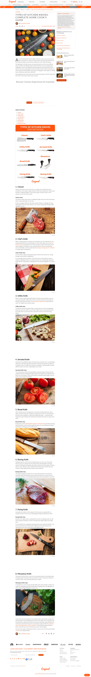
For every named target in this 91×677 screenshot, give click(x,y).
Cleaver (19, 112)
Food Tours (60, 42)
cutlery (17, 630)
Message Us (74, 1)
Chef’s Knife (20, 114)
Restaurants (35, 4)
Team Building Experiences (63, 45)
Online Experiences (61, 37)
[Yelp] (16, 658)
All (9, 4)
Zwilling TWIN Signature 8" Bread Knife (35, 423)
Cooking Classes (21, 1)
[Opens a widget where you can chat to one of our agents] (87, 675)
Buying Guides (78, 4)
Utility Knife (20, 115)
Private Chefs (31, 1)
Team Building (42, 1)
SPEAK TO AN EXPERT (38, 102)
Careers (71, 653)
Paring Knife (20, 122)
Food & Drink (27, 4)
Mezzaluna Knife (21, 123)
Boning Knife (21, 120)
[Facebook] (12, 658)
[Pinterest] (20, 658)
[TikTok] (14, 658)
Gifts (65, 1)
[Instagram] (10, 658)
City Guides (44, 4)
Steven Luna (25, 23)
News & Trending (17, 4)
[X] (22, 658)
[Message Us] (72, 1)
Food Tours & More (53, 1)
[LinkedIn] (24, 658)
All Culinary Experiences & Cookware (63, 49)
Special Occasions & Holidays (56, 4)
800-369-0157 (76, 2)
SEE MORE (29, 102)
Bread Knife (20, 118)
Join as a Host (72, 652)
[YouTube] (18, 658)
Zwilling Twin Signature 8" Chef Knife (46, 248)
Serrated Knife (21, 117)
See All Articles (61, 80)
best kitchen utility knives (39, 301)
